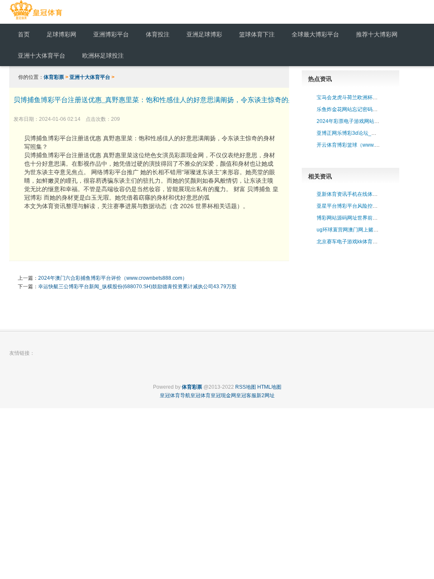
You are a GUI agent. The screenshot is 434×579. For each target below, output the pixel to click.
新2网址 (265, 395)
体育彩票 (54, 77)
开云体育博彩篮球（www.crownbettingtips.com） (372, 145)
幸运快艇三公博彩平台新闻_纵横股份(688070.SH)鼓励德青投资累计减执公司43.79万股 (137, 287)
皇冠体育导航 (175, 395)
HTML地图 (269, 387)
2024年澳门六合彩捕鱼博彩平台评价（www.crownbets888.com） (112, 278)
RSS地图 (245, 387)
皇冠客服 (246, 395)
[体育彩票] (35, 19)
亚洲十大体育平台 (90, 77)
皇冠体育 (200, 395)
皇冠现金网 (223, 395)
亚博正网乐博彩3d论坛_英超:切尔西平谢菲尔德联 (372, 133)
